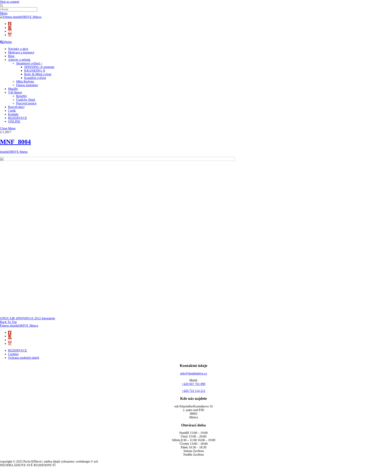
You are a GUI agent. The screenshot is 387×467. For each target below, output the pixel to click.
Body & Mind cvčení (37, 74)
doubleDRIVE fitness (14, 151)
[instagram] (9, 27)
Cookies (13, 354)
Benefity (21, 96)
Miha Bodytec (25, 81)
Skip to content (9, 1)
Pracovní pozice (26, 103)
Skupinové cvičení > (29, 63)
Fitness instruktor (27, 85)
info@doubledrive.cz (193, 373)
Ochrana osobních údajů (23, 357)
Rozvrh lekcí (16, 107)
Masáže (13, 88)
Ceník (12, 110)
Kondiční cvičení (35, 78)
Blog (11, 56)
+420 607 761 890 (193, 384)
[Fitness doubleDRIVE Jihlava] (20, 17)
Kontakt (13, 114)
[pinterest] (9, 35)
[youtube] (10, 31)
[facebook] (9, 23)
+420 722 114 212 (193, 390)
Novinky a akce (18, 48)
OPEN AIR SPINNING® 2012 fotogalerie (27, 318)
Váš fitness (15, 92)
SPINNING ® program (39, 67)
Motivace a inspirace (21, 52)
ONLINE (14, 121)
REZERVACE (17, 118)
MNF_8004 (15, 141)
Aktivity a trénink (19, 59)
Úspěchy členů (25, 99)
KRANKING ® (34, 70)
